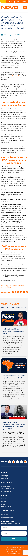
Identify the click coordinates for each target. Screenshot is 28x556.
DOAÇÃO (4, 501)
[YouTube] (25, 461)
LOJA (3, 504)
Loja (17, 1)
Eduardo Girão (16, 76)
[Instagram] (9, 461)
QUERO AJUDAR (6, 486)
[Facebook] (13, 461)
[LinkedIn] (21, 461)
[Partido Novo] (4, 461)
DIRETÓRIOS (5, 478)
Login (24, 1)
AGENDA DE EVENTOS (8, 489)
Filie (10, 1)
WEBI (18, 553)
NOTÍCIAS (4, 514)
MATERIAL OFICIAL (7, 491)
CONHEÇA (4, 476)
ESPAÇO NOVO (6, 507)
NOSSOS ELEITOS (7, 517)
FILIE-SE (4, 499)
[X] (17, 461)
